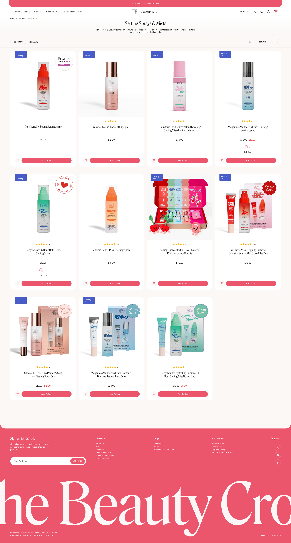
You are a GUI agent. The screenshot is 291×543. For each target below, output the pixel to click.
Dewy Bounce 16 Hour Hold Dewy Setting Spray (43, 251)
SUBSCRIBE (77, 461)
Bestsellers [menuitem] (69, 11)
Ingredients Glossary (105, 455)
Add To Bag (46, 160)
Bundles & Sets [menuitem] (53, 11)
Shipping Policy (218, 449)
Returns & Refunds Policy (223, 452)
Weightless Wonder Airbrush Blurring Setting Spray (248, 128)
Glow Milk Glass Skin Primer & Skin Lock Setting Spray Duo (43, 374)
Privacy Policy (218, 443)
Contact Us (159, 443)
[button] (17, 160)
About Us (100, 443)
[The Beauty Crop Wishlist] (262, 11)
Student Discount (103, 458)
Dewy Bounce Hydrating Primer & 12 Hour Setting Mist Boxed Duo (180, 374)
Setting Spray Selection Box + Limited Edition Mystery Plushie (179, 251)
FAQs (156, 446)
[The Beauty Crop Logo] (145, 11)
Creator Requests (103, 452)
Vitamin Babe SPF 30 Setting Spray (111, 249)
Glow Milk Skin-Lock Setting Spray (111, 126)
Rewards (244, 11)
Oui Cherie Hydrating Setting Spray (43, 126)
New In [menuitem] (17, 11)
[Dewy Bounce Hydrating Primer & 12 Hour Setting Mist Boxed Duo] (179, 330)
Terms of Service (219, 446)
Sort (251, 42)
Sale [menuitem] (80, 11)
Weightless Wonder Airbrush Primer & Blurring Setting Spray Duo (111, 374)
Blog (98, 446)
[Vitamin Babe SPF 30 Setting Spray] (111, 207)
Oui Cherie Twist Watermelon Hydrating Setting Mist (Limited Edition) (180, 128)
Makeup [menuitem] (27, 11)
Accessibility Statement (164, 449)
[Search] (255, 11)
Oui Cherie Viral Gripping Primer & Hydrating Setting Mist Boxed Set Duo (248, 251)
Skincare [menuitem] (38, 11)
